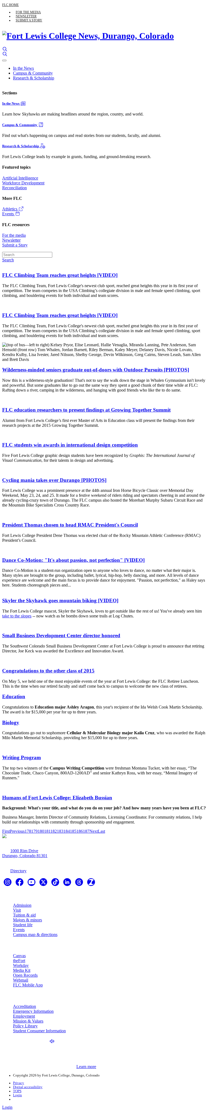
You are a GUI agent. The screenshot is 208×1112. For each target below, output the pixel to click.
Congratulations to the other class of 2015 (48, 671)
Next (93, 831)
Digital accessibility (28, 1087)
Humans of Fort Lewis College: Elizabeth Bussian (57, 797)
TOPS (17, 1091)
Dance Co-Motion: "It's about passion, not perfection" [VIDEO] (73, 560)
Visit (17, 910)
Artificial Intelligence (20, 178)
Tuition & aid (24, 915)
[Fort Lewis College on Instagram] (8, 884)
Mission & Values (28, 1021)
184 (66, 831)
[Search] (5, 49)
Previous (17, 831)
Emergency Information (33, 1011)
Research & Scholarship (33, 78)
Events (8, 213)
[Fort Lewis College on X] (44, 884)
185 (73, 831)
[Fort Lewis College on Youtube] (32, 884)
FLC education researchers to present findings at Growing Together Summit (86, 410)
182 (53, 831)
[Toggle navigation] (4, 60)
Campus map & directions (35, 934)
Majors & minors (27, 920)
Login (17, 1095)
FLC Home (10, 5)
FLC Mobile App (28, 985)
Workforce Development (23, 183)
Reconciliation (14, 187)
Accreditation (24, 1006)
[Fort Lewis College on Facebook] (20, 884)
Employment (24, 1016)
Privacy (18, 1083)
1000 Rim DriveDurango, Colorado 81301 (24, 853)
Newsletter (26, 16)
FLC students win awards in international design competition (70, 445)
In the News (23, 68)
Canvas (19, 955)
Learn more (86, 1066)
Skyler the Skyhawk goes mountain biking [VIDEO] (60, 600)
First (6, 831)
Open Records (25, 975)
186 (79, 831)
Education (13, 696)
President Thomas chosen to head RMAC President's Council (70, 525)
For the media (28, 12)
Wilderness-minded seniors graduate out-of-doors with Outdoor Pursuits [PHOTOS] (95, 370)
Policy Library (25, 1026)
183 (60, 831)
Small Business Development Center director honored (61, 635)
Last (101, 831)
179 (34, 831)
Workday (21, 965)
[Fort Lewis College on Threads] (80, 884)
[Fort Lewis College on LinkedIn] (68, 884)
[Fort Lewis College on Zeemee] (91, 884)
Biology (10, 722)
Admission (22, 905)
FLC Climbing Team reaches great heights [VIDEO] (60, 275)
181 (47, 831)
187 (86, 831)
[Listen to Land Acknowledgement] (53, 1041)
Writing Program (21, 757)
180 (41, 831)
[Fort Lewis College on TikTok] (56, 884)
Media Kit (21, 970)
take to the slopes (16, 616)
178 (28, 831)
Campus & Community (33, 73)
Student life (22, 924)
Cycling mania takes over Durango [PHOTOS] (54, 480)
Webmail (20, 980)
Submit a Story (29, 20)
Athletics (10, 209)
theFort (19, 960)
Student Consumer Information (39, 1030)
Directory (18, 871)
